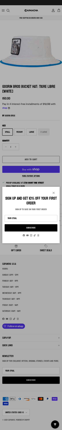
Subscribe (31, 228)
